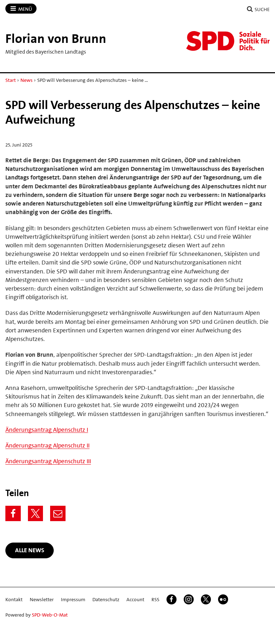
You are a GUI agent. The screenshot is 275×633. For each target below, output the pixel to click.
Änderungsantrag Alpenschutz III (48, 461)
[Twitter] (35, 513)
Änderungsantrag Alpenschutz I (46, 430)
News (26, 80)
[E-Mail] (58, 513)
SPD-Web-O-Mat (50, 615)
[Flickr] (223, 599)
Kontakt (14, 599)
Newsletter (42, 599)
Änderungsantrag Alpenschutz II (47, 445)
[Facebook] (13, 513)
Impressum (73, 599)
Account (135, 599)
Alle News (29, 550)
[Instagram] (189, 599)
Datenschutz (105, 599)
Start (10, 80)
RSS (155, 599)
